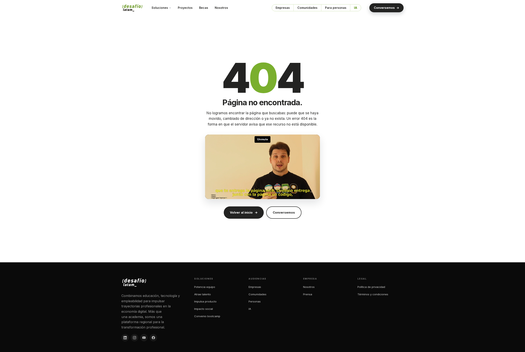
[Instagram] (134, 337)
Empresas (283, 7)
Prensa (307, 294)
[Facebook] (153, 337)
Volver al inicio (244, 212)
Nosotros (221, 7)
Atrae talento (202, 294)
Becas (203, 7)
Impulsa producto (205, 301)
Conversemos (386, 7)
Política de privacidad (371, 287)
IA (355, 7)
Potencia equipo (204, 287)
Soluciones (160, 7)
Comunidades (307, 7)
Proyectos (185, 7)
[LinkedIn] (125, 337)
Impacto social (203, 308)
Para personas (335, 7)
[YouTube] (144, 337)
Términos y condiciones (372, 294)
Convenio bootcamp (207, 316)
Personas (255, 301)
